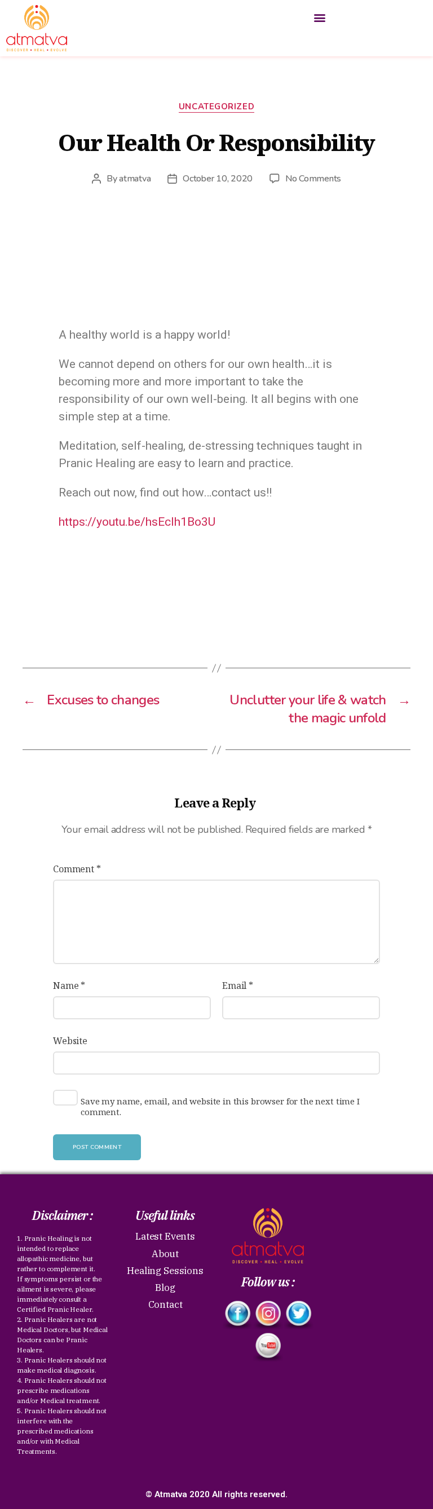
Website (70, 1041)
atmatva (135, 178)
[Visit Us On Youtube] (268, 1347)
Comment (77, 869)
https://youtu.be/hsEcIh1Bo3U (137, 522)
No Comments (313, 178)
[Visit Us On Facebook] (237, 1315)
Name (69, 985)
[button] (320, 17)
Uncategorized (216, 106)
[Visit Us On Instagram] (268, 1315)
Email (237, 985)
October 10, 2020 (218, 178)
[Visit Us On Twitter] (298, 1315)
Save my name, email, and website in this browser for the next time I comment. (220, 1106)
